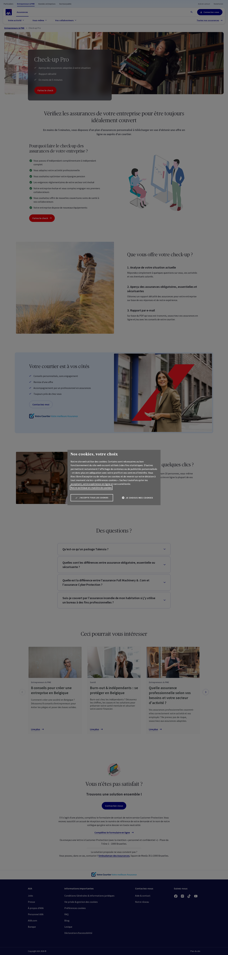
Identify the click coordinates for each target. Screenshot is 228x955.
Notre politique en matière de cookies (91, 487)
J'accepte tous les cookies (93, 497)
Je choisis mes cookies (139, 497)
